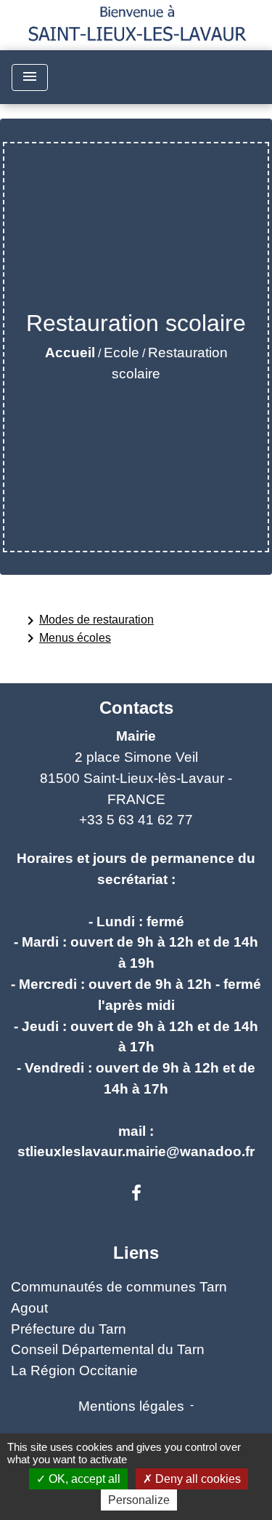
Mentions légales (131, 1406)
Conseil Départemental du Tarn (108, 1349)
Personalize (139, 1500)
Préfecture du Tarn (68, 1329)
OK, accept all (83, 1479)
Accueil (70, 352)
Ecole (121, 352)
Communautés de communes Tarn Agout (119, 1297)
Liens (136, 1252)
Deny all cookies (196, 1479)
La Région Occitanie (74, 1370)
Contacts (136, 707)
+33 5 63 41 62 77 (136, 819)
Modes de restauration (88, 620)
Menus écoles (66, 638)
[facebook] (136, 1193)
